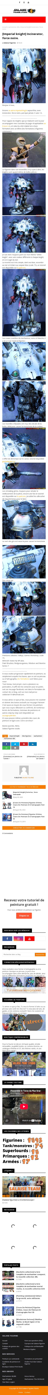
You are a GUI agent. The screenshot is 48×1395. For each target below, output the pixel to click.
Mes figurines (26, 736)
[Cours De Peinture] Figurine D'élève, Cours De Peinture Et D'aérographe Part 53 (29, 816)
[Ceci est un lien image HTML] (24, 993)
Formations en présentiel (33, 1359)
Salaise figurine (10, 43)
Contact (5, 1343)
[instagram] (24, 2)
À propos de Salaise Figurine (35, 1343)
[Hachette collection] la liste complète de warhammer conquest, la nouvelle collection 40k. (30, 1274)
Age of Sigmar (7, 1379)
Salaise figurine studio (30, 1388)
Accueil (4, 27)
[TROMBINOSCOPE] (24, 1186)
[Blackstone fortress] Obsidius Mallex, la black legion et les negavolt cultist (29, 1322)
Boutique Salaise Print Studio (12, 1367)
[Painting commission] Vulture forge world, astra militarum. (28, 1297)
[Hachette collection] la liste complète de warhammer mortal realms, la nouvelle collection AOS (30, 1286)
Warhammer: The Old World (34, 1379)
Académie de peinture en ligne (11, 1363)
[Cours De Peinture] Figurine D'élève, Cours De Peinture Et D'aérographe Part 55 (28, 1310)
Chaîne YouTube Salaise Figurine (33, 1363)
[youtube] (28, 2)
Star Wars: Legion (8, 1382)
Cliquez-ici (24, 915)
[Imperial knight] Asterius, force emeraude (25, 793)
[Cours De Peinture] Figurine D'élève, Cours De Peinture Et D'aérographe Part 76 (29, 805)
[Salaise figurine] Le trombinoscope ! (18, 1200)
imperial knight (14, 736)
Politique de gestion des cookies (10, 1347)
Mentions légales (29, 1349)
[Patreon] (41, 938)
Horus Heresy (29, 1376)
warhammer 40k (13, 27)
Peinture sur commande (10, 1359)
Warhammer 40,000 (9, 1376)
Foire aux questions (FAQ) (34, 1341)
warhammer (38, 736)
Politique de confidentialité (34, 1346)
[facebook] (19, 2)
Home (21, 1392)
